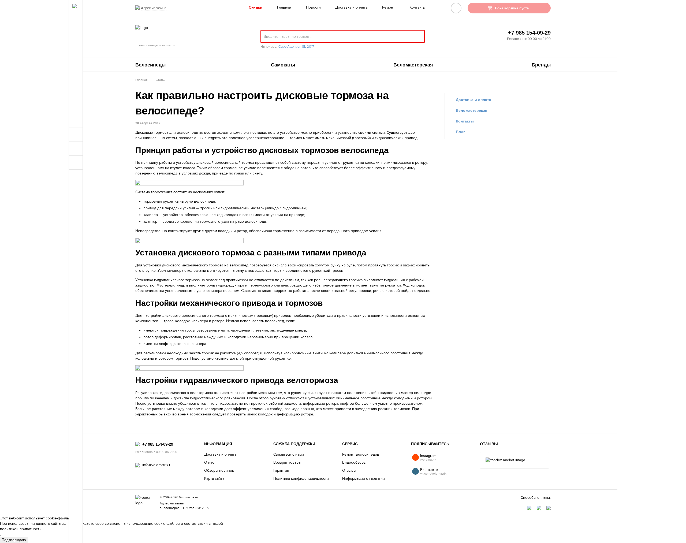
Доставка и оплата (351, 7)
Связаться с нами (288, 454)
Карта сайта (214, 478)
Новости (313, 7)
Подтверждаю (14, 540)
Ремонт (388, 7)
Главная (284, 7)
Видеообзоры (354, 462)
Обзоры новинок (219, 470)
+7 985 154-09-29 (529, 33)
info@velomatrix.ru (157, 465)
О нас (209, 462)
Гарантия (281, 470)
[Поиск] (418, 38)
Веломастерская (471, 110)
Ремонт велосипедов (360, 454)
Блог (460, 132)
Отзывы (349, 470)
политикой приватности (21, 529)
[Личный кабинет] (456, 8)
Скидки (255, 7)
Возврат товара (286, 462)
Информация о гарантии (363, 478)
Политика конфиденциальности (301, 478)
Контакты (417, 7)
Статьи (161, 80)
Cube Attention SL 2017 (296, 46)
